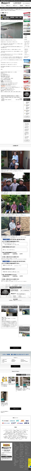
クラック (6, 429)
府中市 (2, 15)
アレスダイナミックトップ (27, 459)
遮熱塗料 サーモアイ (26, 449)
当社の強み (26, 462)
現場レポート (19, 374)
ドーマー (6, 438)
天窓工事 (26, 52)
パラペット (22, 438)
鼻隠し (8, 438)
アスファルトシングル (12, 439)
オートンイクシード (21, 450)
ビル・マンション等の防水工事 (26, 57)
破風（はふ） (10, 436)
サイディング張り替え (16, 454)
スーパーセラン (26, 460)
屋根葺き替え (26, 49)
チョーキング (10, 429)
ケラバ (19, 436)
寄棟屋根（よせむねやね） (24, 436)
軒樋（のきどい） (12, 438)
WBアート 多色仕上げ (27, 447)
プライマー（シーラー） (19, 429)
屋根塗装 (5, 7)
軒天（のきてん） (6, 436)
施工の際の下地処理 (21, 449)
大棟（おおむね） (14, 437)
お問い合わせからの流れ (22, 447)
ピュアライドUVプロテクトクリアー (27, 455)
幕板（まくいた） (15, 435)
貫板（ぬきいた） (15, 436)
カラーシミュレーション (22, 448)
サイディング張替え (27, 7)
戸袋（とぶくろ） (26, 434)
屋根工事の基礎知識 (21, 467)
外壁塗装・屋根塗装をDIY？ (22, 465)
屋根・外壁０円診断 (21, 446)
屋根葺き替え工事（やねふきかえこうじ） (9, 433)
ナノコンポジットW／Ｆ (27, 448)
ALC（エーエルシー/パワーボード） (8, 430)
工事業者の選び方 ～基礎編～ (22, 456)
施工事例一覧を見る (16, 347)
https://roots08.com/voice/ (8, 81)
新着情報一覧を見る (16, 408)
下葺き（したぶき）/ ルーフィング (22, 433)
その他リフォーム (27, 54)
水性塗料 (18, 430)
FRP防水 (26, 438)
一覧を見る (27, 116)
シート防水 (24, 431)
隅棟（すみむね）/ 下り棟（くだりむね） (22, 437)
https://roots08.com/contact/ (9, 90)
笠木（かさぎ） (11, 434)
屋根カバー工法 (22, 7)
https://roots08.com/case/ (8, 80)
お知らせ (24, 374)
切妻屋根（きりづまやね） (7, 437)
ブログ (29, 374)
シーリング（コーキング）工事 (24, 430)
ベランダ (11, 431)
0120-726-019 (8, 76)
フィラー (14, 429)
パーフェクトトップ (26, 450)
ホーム (2, 5)
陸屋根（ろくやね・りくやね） (17, 432)
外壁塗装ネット (3, 412)
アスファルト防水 (15, 431)
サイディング (24, 429)
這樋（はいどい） (21, 435)
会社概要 (26, 463)
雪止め (17, 433)
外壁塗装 (2, 7)
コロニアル (20, 439)
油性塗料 (15, 430)
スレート (17, 439)
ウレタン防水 (20, 431)
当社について (16, 366)
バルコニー (7, 431)
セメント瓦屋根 (24, 432)
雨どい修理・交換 (12, 7)
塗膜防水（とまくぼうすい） (9, 432)
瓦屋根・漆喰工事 (17, 7)
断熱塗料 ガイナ (26, 446)
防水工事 (8, 7)
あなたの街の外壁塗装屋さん (4, 411)
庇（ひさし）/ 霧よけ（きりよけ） (18, 434)
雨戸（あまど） (10, 435)
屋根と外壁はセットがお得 (22, 466)
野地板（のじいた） (5, 434)
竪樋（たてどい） (18, 438)
